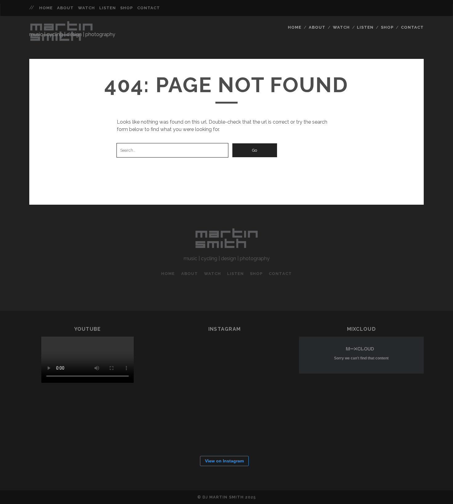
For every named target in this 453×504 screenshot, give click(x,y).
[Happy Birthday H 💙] (180, 358)
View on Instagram (224, 460)
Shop (126, 8)
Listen (107, 8)
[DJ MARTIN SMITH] (61, 40)
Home (46, 8)
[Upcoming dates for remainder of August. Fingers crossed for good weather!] (217, 358)
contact (148, 8)
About (65, 8)
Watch (86, 8)
